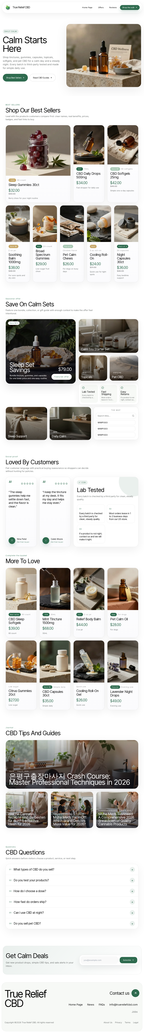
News (90, 1004)
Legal (135, 1022)
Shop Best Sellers (13, 77)
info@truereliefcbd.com (123, 1004)
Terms (127, 1022)
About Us (108, 1022)
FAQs (102, 1004)
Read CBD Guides (41, 77)
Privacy (118, 1022)
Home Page (76, 1004)
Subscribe (127, 960)
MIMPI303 (103, 422)
